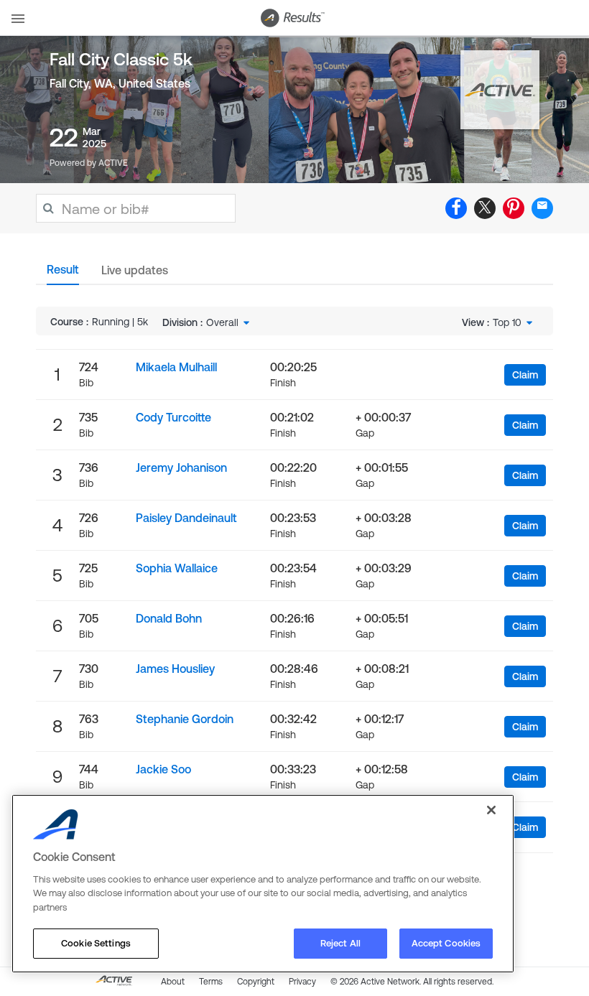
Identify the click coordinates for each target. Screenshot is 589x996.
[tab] (63, 273)
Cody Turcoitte (173, 417)
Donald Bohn (169, 618)
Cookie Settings (96, 943)
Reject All (340, 943)
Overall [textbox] (222, 322)
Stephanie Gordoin (184, 718)
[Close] (491, 810)
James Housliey (175, 668)
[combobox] (229, 322)
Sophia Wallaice (177, 568)
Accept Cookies (446, 943)
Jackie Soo (163, 769)
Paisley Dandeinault (186, 517)
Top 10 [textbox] (507, 322)
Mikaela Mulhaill (176, 366)
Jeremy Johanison (181, 467)
